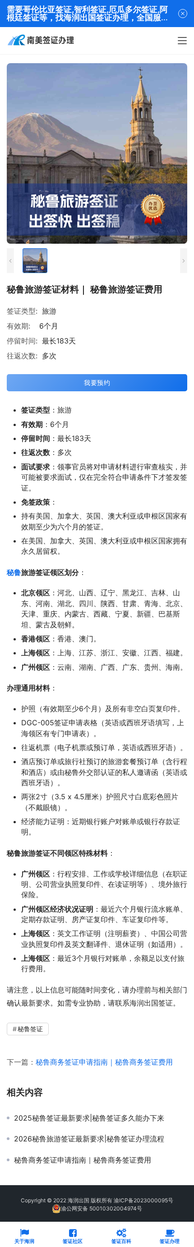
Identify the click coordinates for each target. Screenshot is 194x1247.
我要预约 (97, 382)
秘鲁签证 (30, 1029)
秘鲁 (14, 572)
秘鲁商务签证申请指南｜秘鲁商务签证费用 (104, 1061)
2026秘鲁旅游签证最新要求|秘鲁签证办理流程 (89, 1139)
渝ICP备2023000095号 (143, 1200)
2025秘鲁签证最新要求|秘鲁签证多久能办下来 (89, 1118)
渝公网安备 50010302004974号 (101, 1208)
